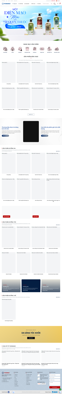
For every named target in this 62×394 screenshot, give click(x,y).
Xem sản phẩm (5, 135)
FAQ (6, 0)
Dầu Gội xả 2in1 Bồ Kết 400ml (53, 248)
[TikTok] (11, 392)
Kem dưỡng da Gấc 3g (38, 200)
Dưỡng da (27, 377)
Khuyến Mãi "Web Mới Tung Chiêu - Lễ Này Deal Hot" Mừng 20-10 (10, 364)
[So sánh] (14, 65)
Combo (27, 381)
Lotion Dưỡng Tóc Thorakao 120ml (53, 109)
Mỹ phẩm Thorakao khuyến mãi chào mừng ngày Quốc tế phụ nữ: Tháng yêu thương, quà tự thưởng (31, 364)
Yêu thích (12, 0)
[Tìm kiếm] (51, 4)
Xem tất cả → (31, 114)
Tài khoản (15, 384)
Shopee (39, 383)
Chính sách (16, 381)
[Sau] (60, 23)
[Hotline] (60, 389)
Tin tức (15, 378)
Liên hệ (15, 380)
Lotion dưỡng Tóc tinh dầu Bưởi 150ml (38, 248)
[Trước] (2, 23)
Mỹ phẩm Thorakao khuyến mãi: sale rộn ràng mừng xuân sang (49, 364)
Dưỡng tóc (28, 378)
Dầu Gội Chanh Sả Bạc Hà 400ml (53, 274)
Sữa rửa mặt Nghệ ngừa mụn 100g (8, 109)
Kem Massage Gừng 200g (9, 320)
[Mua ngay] (31, 23)
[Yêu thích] (58, 4)
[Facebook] (9, 392)
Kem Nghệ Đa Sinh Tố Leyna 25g (24, 83)
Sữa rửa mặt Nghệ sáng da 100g (53, 83)
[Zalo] (14, 392)
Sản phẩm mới (28, 375)
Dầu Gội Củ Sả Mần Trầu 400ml (38, 274)
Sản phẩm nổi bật (29, 374)
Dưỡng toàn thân (28, 380)
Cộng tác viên (15, 0)
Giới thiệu (15, 375)
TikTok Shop (43, 383)
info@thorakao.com (6, 381)
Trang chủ (16, 374)
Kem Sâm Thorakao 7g (38, 83)
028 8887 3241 (5, 380)
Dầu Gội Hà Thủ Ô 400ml (23, 274)
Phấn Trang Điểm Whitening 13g (24, 109)
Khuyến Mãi (28, 384)
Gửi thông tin (54, 387)
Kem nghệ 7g (9, 83)
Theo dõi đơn (3, 0)
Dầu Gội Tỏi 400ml (8, 274)
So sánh (9, 0)
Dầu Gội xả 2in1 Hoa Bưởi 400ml (38, 109)
